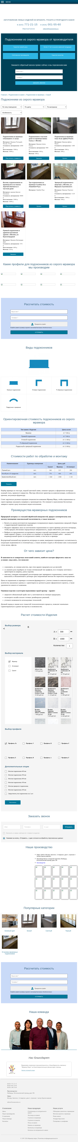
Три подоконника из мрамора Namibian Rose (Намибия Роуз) (37, 184)
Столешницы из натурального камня (37, 1112)
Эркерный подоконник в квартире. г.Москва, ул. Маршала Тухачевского (64, 184)
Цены (4, 1111)
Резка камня (57, 1116)
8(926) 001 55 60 (12, 1085)
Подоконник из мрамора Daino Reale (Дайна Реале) (64, 137)
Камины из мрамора (34, 1125)
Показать (9, 484)
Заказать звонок (39, 83)
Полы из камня (32, 1123)
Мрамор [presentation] (14, 661)
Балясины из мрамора (35, 1128)
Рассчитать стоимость (13, 158)
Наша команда (39, 1011)
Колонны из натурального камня (38, 1130)
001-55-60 (50, 24)
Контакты (5, 1121)
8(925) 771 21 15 (12, 1084)
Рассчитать (12, 802)
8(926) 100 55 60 (12, 1087)
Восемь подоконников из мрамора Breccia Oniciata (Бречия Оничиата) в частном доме (12, 185)
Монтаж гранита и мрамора (61, 1114)
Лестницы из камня (34, 1115)
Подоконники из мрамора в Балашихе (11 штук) (13, 137)
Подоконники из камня (16, 95)
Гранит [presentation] (14, 670)
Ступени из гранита (34, 1120)
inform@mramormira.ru (50, 29)
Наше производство (39, 847)
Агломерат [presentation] (15, 666)
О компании (6, 1116)
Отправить (39, 332)
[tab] (18, 661)
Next (75, 1069)
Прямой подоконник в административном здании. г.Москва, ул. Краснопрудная (11, 233)
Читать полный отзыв (28, 1070)
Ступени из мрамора (34, 1118)
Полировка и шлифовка (60, 1121)
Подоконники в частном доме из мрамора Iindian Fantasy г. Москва (38, 138)
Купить (65, 158)
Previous (2, 1069)
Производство (41, 863)
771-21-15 (27, 24)
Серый (48, 95)
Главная (4, 95)
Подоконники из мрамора (35, 95)
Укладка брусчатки (59, 1119)
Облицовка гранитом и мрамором (63, 1111)
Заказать (39, 158)
